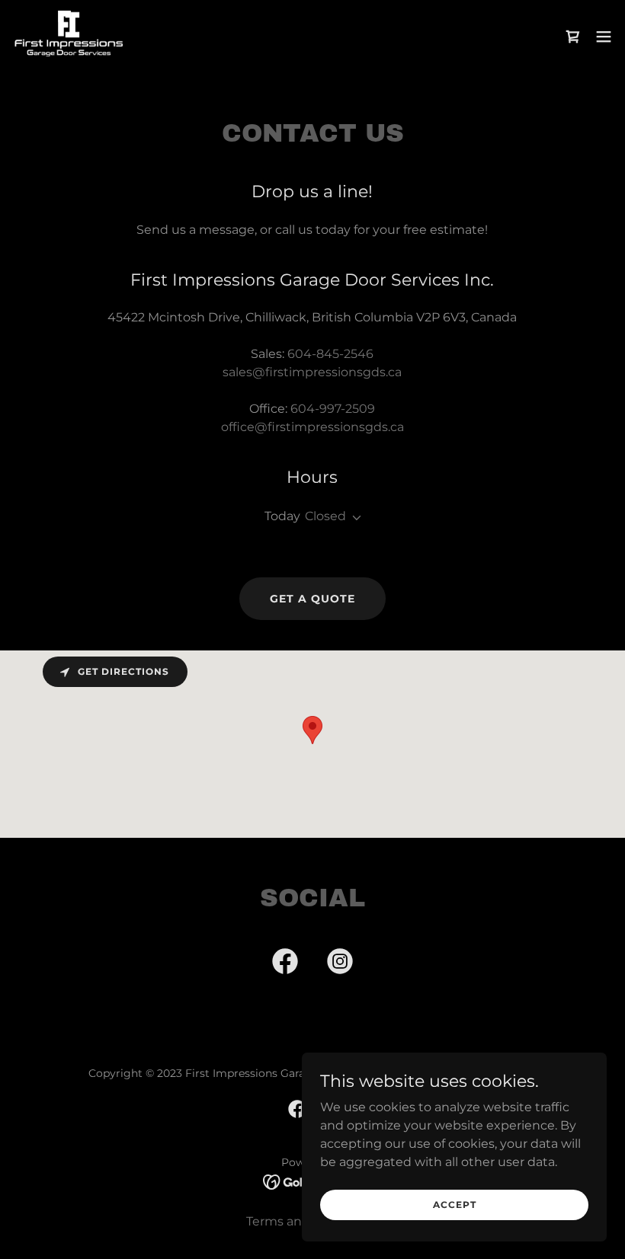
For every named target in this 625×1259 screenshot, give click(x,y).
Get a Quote (312, 599)
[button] (603, 36)
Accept (454, 1204)
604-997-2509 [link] (332, 408)
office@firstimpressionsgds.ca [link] (312, 427)
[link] (69, 36)
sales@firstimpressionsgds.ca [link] (312, 372)
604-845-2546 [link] (330, 354)
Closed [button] (325, 516)
